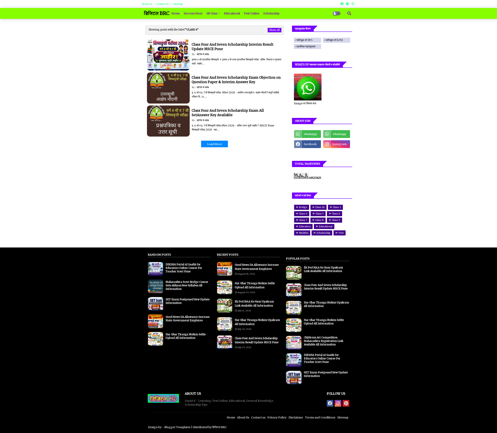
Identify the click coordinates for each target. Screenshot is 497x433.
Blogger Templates (177, 427)
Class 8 (319, 220)
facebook (310, 144)
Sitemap (178, 4)
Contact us (162, 4)
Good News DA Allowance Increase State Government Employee (188, 318)
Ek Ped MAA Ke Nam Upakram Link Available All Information (254, 303)
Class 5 (319, 213)
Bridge (303, 207)
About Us (147, 4)
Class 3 (337, 207)
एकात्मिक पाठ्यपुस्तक (305, 46)
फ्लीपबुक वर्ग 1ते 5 (304, 40)
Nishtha (303, 232)
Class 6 (336, 213)
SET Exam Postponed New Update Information (188, 301)
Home (175, 13)
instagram (339, 144)
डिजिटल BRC (156, 13)
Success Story (193, 13)
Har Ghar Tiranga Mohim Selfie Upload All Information (186, 336)
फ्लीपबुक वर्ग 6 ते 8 (334, 40)
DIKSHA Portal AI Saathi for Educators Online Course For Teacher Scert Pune (184, 268)
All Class (211, 13)
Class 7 (303, 220)
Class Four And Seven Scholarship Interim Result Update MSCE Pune (257, 340)
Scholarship (271, 13)
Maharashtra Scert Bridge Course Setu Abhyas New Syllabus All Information (187, 285)
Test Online (251, 13)
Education (305, 226)
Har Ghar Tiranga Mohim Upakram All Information (257, 322)
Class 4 (303, 213)
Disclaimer (295, 417)
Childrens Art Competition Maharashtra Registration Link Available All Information (323, 341)
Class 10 (320, 207)
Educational (232, 13)
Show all (274, 30)
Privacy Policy (277, 417)
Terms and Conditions (320, 417)
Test (341, 232)
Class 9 (336, 220)
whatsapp (310, 134)
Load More (214, 144)
